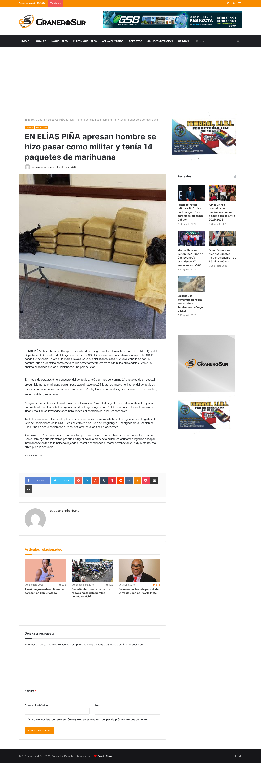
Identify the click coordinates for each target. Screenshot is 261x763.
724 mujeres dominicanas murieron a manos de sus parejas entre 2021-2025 (222, 212)
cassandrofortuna (42, 167)
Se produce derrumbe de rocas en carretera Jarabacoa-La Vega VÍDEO (190, 303)
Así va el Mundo (113, 41)
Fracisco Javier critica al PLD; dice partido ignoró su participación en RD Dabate (190, 212)
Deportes (135, 41)
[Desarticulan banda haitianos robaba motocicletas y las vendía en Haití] (92, 570)
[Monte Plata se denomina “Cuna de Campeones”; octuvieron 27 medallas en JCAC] (191, 239)
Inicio (25, 41)
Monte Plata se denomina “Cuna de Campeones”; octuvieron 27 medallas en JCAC (190, 257)
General (40, 119)
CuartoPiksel (104, 756)
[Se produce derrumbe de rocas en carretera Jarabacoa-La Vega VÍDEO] (191, 284)
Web (97, 705)
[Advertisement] (130, 79)
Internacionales (85, 41)
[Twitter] (240, 756)
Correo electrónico (37, 705)
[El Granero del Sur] (52, 21)
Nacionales (59, 41)
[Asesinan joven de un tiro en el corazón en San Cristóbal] (45, 570)
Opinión (183, 41)
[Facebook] (235, 756)
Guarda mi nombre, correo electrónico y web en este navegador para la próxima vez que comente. (88, 719)
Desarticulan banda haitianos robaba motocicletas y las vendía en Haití (91, 593)
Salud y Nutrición (160, 41)
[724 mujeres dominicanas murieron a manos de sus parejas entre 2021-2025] (222, 193)
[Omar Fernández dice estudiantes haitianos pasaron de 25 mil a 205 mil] (222, 239)
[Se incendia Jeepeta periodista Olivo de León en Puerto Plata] (139, 570)
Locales (40, 41)
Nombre (30, 690)
